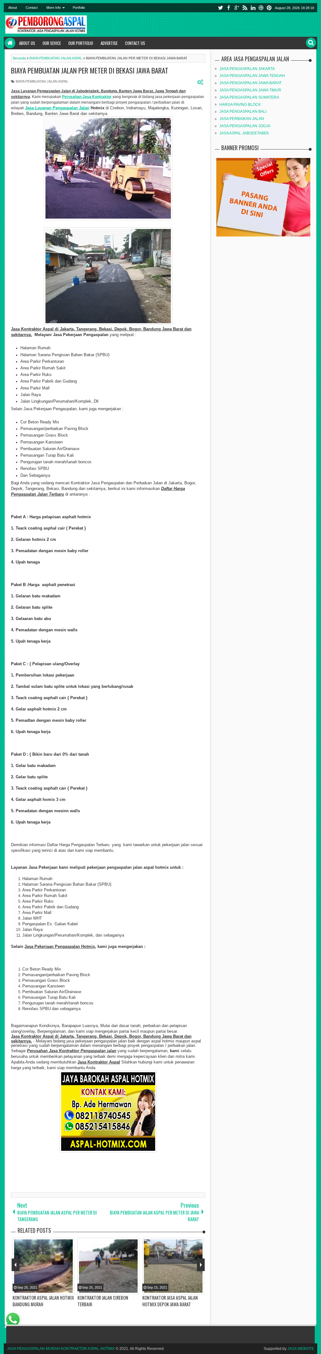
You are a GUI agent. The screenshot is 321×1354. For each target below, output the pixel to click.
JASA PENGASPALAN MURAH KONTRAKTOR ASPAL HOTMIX (61, 1348)
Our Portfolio (80, 43)
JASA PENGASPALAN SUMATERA (249, 97)
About (12, 7)
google (237, 7)
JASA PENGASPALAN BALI (242, 111)
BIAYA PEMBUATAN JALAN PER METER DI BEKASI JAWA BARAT (89, 70)
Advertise (109, 43)
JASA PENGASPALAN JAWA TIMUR (250, 90)
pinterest (269, 7)
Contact (32, 7)
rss (245, 7)
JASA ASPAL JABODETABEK (244, 133)
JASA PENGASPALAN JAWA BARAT (250, 83)
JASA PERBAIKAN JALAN (241, 119)
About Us (27, 43)
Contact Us (135, 43)
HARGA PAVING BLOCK (240, 104)
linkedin (253, 7)
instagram (261, 7)
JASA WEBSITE (300, 1348)
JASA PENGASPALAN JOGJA (244, 126)
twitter (220, 7)
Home (10, 43)
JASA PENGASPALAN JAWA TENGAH (252, 75)
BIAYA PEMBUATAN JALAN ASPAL (42, 81)
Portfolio (79, 7)
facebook (228, 7)
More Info (53, 7)
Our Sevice (52, 43)
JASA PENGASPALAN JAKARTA (247, 69)
